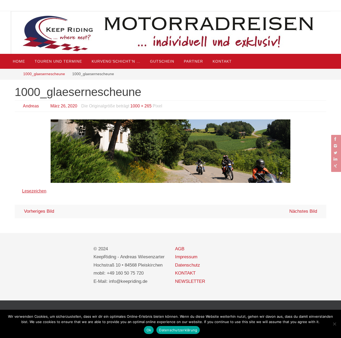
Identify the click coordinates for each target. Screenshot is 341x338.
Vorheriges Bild (39, 211)
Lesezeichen (34, 191)
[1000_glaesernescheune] (170, 151)
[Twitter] (335, 152)
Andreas (31, 106)
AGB (179, 248)
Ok (149, 330)
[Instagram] (335, 146)
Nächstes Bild (303, 211)
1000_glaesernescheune (44, 74)
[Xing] (335, 166)
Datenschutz (187, 265)
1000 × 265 (141, 106)
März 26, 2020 (63, 106)
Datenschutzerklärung (178, 330)
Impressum (186, 256)
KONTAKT (185, 273)
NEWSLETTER (190, 281)
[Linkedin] (335, 159)
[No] (334, 324)
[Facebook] (335, 139)
